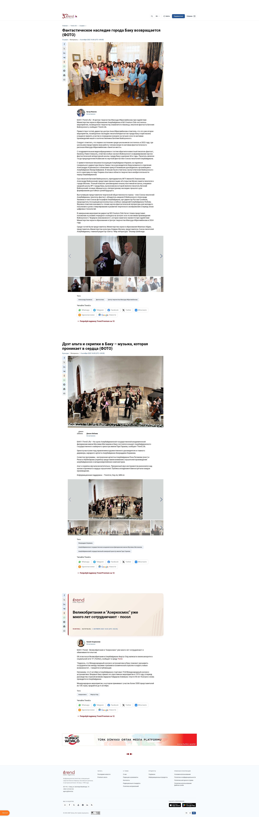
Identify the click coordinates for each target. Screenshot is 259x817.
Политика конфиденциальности (185, 777)
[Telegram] (83, 805)
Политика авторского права (183, 780)
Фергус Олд (94, 694)
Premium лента (102, 777)
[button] (64, 44)
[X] (74, 805)
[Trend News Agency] (68, 772)
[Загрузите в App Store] (175, 805)
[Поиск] (152, 16)
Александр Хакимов (85, 299)
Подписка (152, 774)
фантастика (100, 299)
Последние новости (103, 774)
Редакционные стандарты (131, 783)
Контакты (126, 780)
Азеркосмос (82, 694)
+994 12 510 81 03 (68, 789)
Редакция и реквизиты (130, 777)
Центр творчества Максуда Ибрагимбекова (122, 299)
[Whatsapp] (65, 805)
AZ (190, 813)
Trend (120, 659)
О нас (125, 774)
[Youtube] (78, 805)
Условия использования (182, 774)
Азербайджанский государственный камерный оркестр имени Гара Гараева (104, 551)
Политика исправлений (131, 786)
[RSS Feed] (91, 805)
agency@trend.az (68, 791)
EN (186, 813)
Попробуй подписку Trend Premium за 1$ (96, 321)
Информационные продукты (158, 777)
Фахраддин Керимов (85, 543)
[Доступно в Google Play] (189, 805)
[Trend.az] (69, 16)
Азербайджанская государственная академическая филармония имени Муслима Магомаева (110, 547)
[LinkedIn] (87, 805)
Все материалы (91, 114)
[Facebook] (69, 805)
